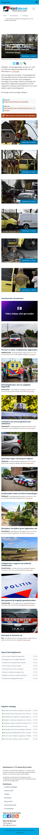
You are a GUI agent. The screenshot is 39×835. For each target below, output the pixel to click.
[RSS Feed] (17, 817)
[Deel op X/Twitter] (14, 64)
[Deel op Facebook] (18, 64)
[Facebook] (9, 817)
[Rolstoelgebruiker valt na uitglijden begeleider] (19, 370)
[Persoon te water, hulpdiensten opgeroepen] (19, 335)
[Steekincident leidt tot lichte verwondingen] (19, 479)
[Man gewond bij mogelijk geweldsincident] (19, 586)
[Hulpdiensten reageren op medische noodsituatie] (19, 549)
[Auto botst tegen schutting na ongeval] (19, 444)
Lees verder (32, 354)
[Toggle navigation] (33, 9)
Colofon (7, 794)
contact (5, 780)
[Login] (36, 2)
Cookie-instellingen (10, 787)
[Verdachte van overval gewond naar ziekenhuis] (19, 407)
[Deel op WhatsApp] (21, 64)
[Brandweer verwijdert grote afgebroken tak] (19, 514)
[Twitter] (5, 817)
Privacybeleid (8, 809)
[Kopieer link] (25, 64)
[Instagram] (13, 817)
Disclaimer (8, 798)
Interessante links (10, 805)
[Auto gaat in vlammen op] (19, 621)
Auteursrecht (8, 791)
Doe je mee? (8, 801)
